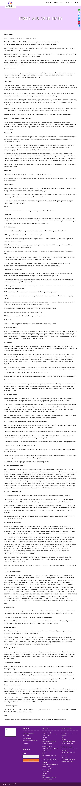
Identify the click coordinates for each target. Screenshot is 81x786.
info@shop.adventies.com (18, 63)
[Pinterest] (79, 22)
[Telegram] (79, 19)
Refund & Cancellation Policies (30, 740)
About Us (48, 2)
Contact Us (68, 2)
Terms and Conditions (28, 733)
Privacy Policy (26, 735)
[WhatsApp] (79, 9)
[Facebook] (79, 13)
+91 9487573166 (50, 743)
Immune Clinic (58, 2)
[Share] (79, 25)
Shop (76, 2)
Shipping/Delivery (27, 738)
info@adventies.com (51, 741)
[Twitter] (79, 16)
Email (24, 753)
